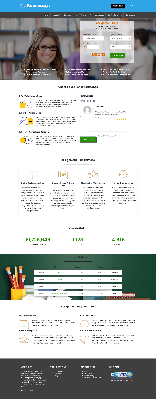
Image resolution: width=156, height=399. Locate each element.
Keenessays (29, 391)
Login (131, 6)
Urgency (113, 43)
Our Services (59, 371)
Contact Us (130, 15)
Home (46, 15)
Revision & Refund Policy (93, 378)
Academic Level (89, 35)
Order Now (118, 6)
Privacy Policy (89, 376)
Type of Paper (116, 35)
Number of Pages (90, 43)
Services (67, 15)
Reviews (58, 373)
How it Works (80, 15)
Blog (56, 376)
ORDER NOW (117, 55)
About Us (56, 15)
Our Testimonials (115, 15)
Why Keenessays (97, 15)
